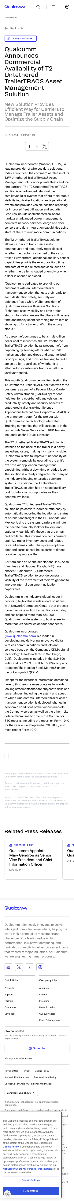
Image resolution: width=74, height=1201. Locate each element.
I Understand (31, 1190)
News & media (47, 1007)
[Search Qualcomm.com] (39, 7)
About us (44, 988)
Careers (43, 994)
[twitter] (44, 146)
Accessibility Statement (17, 1077)
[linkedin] (37, 146)
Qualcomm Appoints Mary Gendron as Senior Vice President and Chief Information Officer (30, 857)
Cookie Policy (42, 1071)
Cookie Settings (31, 1180)
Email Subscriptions (49, 1020)
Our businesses (47, 1013)
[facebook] (29, 146)
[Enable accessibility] (7, 1193)
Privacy (26, 1071)
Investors (44, 1001)
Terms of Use (11, 1071)
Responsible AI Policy (45, 1077)
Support (9, 994)
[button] (28, 1083)
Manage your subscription (18, 1058)
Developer (10, 1013)
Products (9, 988)
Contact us (10, 1007)
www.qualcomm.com (20, 636)
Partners (9, 1001)
